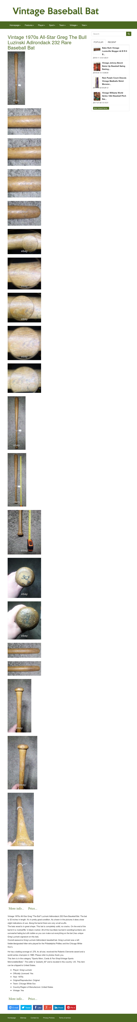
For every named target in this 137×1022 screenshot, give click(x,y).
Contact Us (35, 1018)
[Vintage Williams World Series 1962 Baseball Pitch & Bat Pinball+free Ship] (97, 95)
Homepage (14, 25)
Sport (51, 25)
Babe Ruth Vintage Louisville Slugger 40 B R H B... (114, 51)
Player (41, 25)
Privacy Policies (49, 1018)
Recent (112, 42)
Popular (98, 42)
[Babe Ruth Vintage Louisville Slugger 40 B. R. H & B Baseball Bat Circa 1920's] (97, 50)
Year (84, 25)
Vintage (73, 25)
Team (61, 25)
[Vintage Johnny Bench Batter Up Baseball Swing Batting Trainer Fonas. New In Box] (97, 65)
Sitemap (23, 1018)
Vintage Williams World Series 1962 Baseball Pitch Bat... (114, 95)
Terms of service (65, 1018)
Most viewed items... (101, 108)
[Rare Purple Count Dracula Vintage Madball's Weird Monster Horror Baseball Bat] (97, 80)
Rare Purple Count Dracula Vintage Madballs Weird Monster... (114, 81)
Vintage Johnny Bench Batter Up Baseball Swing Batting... (113, 66)
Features (29, 25)
